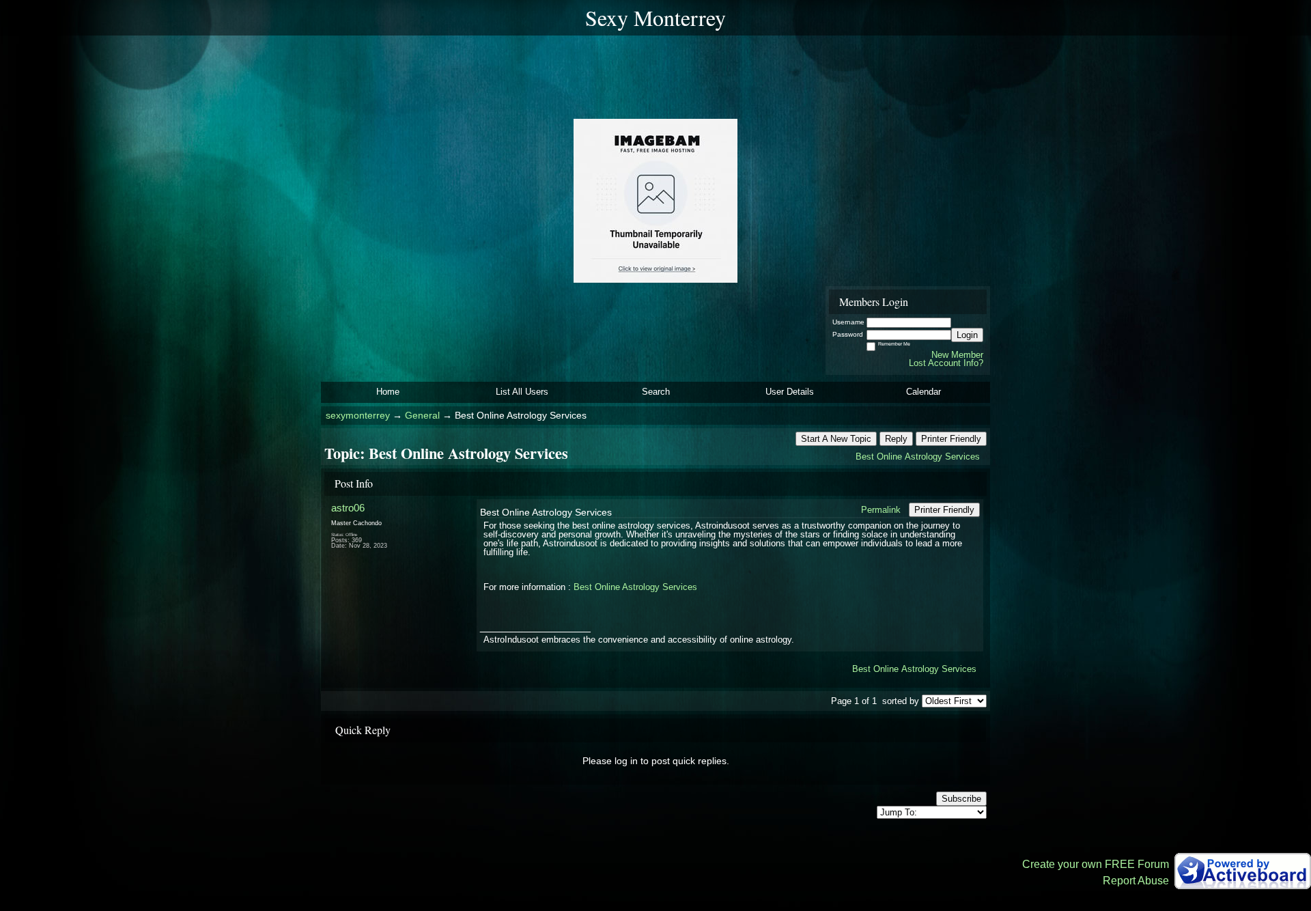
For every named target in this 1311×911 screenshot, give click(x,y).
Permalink (881, 510)
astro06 (348, 508)
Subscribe (961, 799)
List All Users (522, 392)
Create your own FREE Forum (1095, 864)
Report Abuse (1136, 880)
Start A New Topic (836, 439)
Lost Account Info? (946, 363)
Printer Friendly (951, 439)
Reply (896, 439)
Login (967, 335)
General (422, 415)
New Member (957, 355)
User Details (789, 392)
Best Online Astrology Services (918, 456)
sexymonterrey (358, 415)
